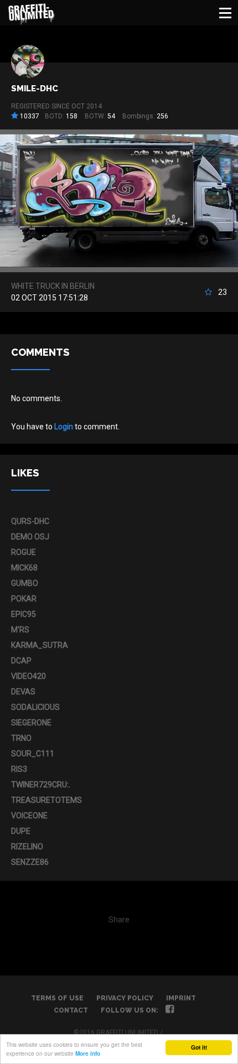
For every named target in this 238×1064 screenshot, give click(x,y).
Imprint (181, 998)
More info (87, 1053)
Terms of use (57, 998)
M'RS (20, 629)
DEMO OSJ (30, 536)
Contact (71, 1010)
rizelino (27, 846)
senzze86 (30, 862)
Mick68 (24, 567)
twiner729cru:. (40, 784)
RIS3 (19, 769)
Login (63, 426)
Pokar (24, 598)
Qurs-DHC (30, 521)
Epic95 (23, 614)
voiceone (29, 815)
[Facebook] (169, 1010)
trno (21, 738)
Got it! (199, 1047)
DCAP (21, 660)
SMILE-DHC (34, 89)
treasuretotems (46, 800)
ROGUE (23, 552)
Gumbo (24, 583)
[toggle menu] (225, 12)
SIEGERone (31, 722)
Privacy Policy (124, 998)
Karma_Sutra (39, 645)
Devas (23, 691)
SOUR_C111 (32, 753)
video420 (28, 676)
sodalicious (35, 707)
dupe (20, 831)
